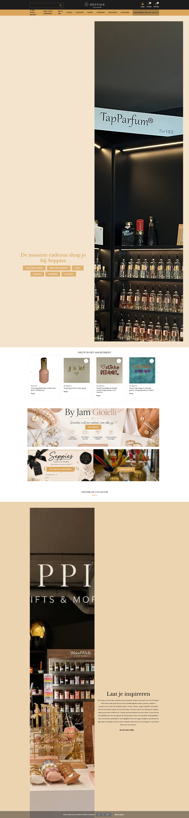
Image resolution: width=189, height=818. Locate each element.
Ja (99, 814)
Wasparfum (112, 12)
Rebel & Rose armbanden (48, 12)
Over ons (147, 12)
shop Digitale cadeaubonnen (60, 640)
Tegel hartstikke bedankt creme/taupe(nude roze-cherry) (106, 561)
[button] (93, 508)
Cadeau (69, 12)
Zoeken (60, 5)
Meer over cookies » (119, 814)
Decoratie (80, 12)
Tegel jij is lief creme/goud (75, 559)
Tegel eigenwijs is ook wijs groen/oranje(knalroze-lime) (141, 560)
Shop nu (94, 666)
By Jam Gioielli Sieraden (33, 12)
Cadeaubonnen (138, 12)
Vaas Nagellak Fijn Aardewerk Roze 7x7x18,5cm (43, 560)
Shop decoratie (126, 640)
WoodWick (125, 12)
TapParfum (100, 12)
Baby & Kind (60, 12)
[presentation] (31, 543)
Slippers (90, 12)
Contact (155, 12)
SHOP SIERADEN (93, 598)
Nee (107, 814)
